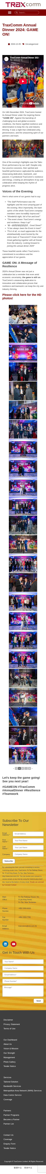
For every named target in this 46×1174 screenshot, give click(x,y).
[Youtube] (14, 944)
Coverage (8, 1099)
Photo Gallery (10, 1062)
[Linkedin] (5, 944)
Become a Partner (11, 1119)
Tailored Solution (11, 1082)
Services (7, 1077)
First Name (5, 840)
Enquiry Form (9, 1144)
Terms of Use (9, 1029)
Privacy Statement (12, 1024)
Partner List (9, 1124)
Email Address (6, 834)
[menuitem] (18, 1168)
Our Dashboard (10, 1040)
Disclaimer (8, 1020)
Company (6, 854)
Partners (7, 1111)
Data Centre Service (12, 1095)
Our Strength (9, 1053)
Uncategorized (31, 44)
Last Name (5, 847)
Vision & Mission (11, 1048)
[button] (9, 12)
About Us (8, 1044)
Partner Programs (11, 1115)
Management (9, 1057)
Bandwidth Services (12, 1086)
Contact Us (8, 1135)
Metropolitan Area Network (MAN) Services (23, 1091)
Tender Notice (10, 1066)
